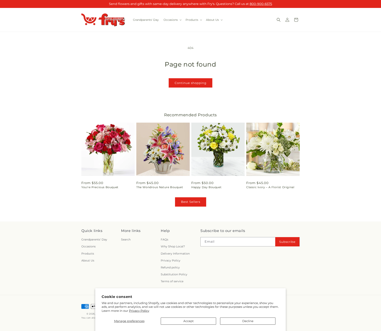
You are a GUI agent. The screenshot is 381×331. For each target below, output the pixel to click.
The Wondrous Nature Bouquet (159, 187)
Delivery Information (175, 253)
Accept (188, 321)
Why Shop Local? (173, 246)
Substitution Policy (174, 274)
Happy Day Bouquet (206, 187)
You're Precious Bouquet (99, 187)
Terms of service (172, 281)
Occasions (88, 246)
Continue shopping (190, 83)
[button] (172, 20)
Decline (247, 321)
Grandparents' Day (94, 239)
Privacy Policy (139, 311)
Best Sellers (190, 202)
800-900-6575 (261, 4)
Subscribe (287, 242)
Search (126, 239)
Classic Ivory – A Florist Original (270, 187)
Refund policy (170, 267)
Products (87, 253)
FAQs (164, 239)
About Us (87, 260)
